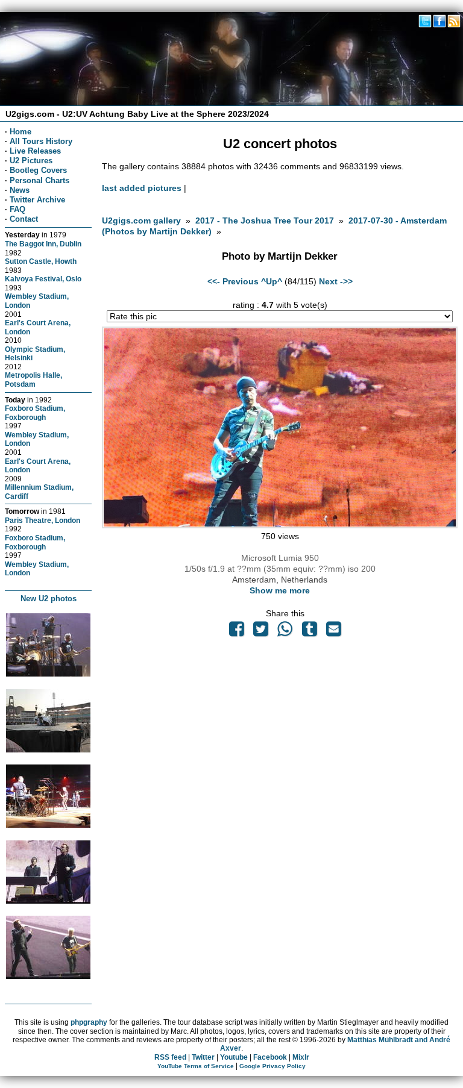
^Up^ (271, 281)
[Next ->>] (279, 525)
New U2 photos (48, 598)
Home (20, 131)
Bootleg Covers (38, 170)
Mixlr (300, 1057)
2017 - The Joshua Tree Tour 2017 (265, 220)
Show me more (280, 590)
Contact (24, 219)
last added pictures (141, 188)
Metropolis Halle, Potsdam (33, 379)
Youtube (234, 1057)
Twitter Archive (37, 199)
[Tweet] (261, 632)
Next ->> (336, 281)
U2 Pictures (31, 160)
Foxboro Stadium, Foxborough (35, 412)
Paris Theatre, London (42, 520)
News (20, 190)
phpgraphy (89, 1022)
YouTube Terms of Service (195, 1066)
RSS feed (170, 1057)
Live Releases (35, 150)
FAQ (17, 209)
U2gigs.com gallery (141, 220)
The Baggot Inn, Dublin (43, 244)
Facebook (270, 1057)
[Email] (333, 632)
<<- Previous (233, 281)
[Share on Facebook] (236, 632)
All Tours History (41, 141)
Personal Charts (39, 180)
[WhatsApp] (285, 632)
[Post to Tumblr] (309, 632)
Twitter (203, 1057)
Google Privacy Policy (272, 1066)
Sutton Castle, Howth (41, 261)
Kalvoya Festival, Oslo (43, 279)
